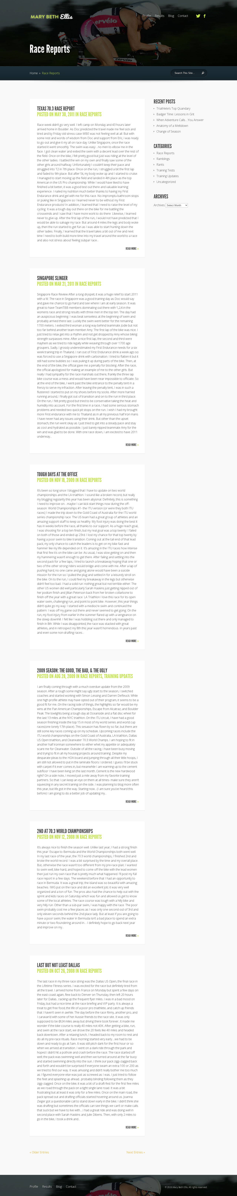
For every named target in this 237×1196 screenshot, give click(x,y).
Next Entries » (135, 1152)
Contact (183, 16)
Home (34, 73)
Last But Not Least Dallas (58, 965)
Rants (160, 165)
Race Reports (90, 114)
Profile (147, 16)
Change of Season (168, 131)
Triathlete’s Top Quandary (173, 108)
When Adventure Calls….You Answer (180, 120)
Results (159, 16)
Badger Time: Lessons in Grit (175, 114)
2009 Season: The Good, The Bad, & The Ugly (72, 670)
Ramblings (163, 159)
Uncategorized (166, 182)
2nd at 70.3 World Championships (65, 831)
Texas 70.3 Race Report (56, 108)
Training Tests (165, 170)
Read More (132, 248)
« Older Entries (39, 1152)
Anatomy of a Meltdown (172, 126)
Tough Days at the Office (57, 474)
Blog (171, 16)
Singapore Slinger (52, 278)
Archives (159, 205)
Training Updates (118, 676)
